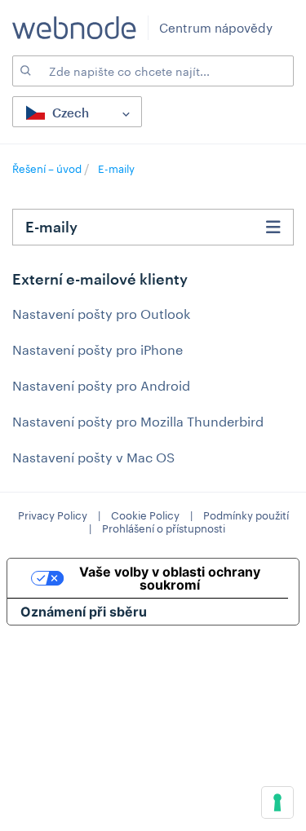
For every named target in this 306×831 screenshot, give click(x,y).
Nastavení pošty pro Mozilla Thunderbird (138, 421)
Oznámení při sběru (83, 611)
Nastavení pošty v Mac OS (93, 457)
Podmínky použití (246, 515)
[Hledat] (24, 70)
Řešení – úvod (48, 168)
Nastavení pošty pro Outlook (101, 313)
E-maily (116, 168)
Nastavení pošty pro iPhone (97, 349)
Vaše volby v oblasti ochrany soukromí (169, 578)
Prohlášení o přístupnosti (163, 528)
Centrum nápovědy (216, 27)
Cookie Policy (145, 515)
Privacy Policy (52, 515)
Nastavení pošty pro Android (101, 385)
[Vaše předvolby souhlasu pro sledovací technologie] (277, 802)
